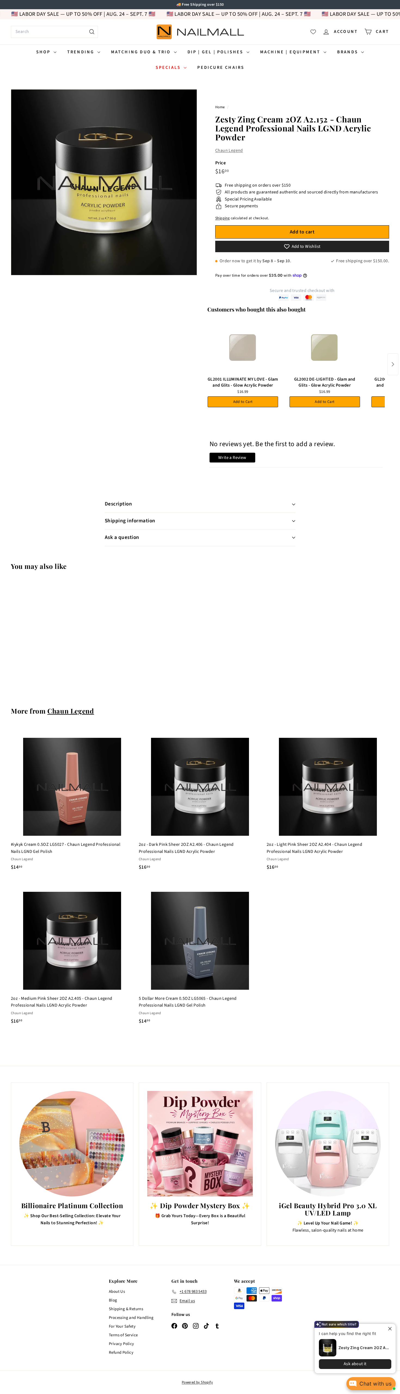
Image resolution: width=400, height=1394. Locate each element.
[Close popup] (387, 1328)
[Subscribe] (179, 718)
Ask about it (351, 1364)
